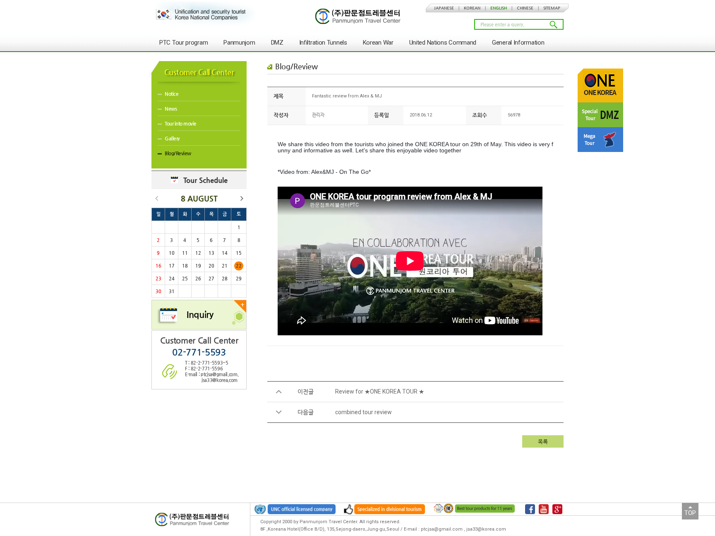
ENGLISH (498, 8)
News (171, 108)
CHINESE (525, 8)
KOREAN (472, 8)
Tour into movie (181, 123)
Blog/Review (178, 153)
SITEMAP (551, 8)
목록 (543, 442)
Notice (171, 94)
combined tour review (363, 412)
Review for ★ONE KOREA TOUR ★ (379, 391)
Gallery (172, 138)
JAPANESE (444, 8)
